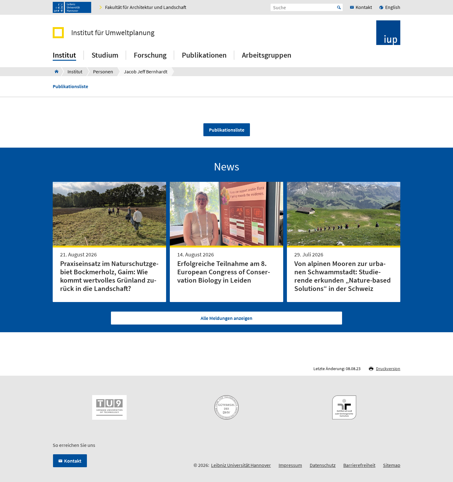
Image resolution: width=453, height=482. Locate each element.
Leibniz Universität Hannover (241, 465)
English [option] (392, 7)
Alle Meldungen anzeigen (226, 318)
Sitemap (391, 465)
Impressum (290, 465)
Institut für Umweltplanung (112, 32)
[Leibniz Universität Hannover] (72, 7)
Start (339, 7)
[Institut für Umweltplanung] (54, 71)
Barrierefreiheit (359, 465)
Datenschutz (323, 465)
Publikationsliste (70, 86)
